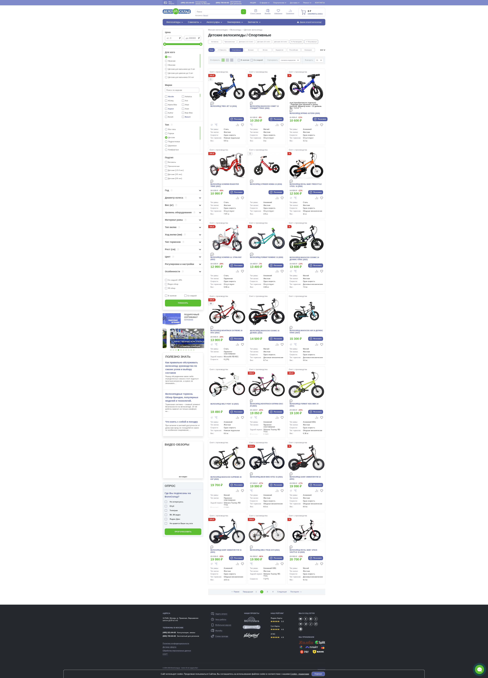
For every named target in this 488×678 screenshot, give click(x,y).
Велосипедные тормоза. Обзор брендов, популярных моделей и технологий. (181, 397)
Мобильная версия (223, 625)
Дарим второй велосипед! (311, 22)
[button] (170, 350)
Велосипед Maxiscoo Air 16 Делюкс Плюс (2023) (306, 332)
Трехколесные (229, 41)
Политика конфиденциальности (176, 643)
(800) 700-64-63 (169, 636)
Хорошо (318, 674)
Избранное (278, 13)
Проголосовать (183, 532)
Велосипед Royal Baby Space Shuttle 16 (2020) (303, 551)
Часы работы (220, 619)
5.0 (282, 621)
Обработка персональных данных (177, 651)
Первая (235, 592)
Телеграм (174, 510)
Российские (293, 50)
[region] (183, 66)
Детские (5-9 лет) (280, 41)
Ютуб (172, 506)
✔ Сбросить (222, 50)
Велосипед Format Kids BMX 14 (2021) (304, 405)
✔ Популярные (311, 41)
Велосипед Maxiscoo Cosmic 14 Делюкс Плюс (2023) (304, 258)
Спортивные (236, 50)
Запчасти (253, 22)
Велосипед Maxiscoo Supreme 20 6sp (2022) (225, 478)
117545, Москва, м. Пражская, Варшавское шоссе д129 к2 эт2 (180, 619)
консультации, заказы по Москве (195, 3)
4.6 (282, 629)
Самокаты (193, 22)
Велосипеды (173, 22)
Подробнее (188, 319)
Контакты (320, 3)
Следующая (282, 592)
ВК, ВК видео (175, 515)
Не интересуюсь (176, 502)
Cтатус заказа (255, 13)
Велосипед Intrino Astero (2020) (305, 113)
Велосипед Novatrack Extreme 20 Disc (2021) (226, 332)
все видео (183, 477)
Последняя (294, 592)
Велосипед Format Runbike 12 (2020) (266, 257)
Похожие (238, 119)
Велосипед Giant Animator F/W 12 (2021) (305, 478)
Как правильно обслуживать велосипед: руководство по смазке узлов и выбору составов (181, 367)
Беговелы (214, 41)
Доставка (294, 3)
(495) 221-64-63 (169, 632)
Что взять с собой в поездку (181, 422)
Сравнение (290, 13)
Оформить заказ (315, 13)
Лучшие (251, 50)
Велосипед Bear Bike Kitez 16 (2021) (266, 477)
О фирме (264, 3)
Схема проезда (221, 636)
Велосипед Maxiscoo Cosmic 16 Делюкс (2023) (264, 332)
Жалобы (268, 13)
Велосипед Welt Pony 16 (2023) (224, 404)
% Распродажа (296, 41)
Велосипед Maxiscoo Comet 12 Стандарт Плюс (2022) (264, 107)
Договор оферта (169, 647)
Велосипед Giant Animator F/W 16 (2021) (225, 551)
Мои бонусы (171, 2)
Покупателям (278, 3)
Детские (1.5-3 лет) (246, 41)
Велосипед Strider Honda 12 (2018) (266, 184)
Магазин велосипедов (217, 30)
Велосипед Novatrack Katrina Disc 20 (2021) (266, 405)
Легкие (265, 50)
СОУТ (165, 654)
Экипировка (233, 22)
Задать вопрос (221, 614)
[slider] (164, 44)
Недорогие (279, 50)
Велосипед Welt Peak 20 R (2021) (265, 550)
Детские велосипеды (253, 30)
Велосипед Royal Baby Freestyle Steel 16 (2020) (306, 185)
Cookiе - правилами (299, 674)
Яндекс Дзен (175, 519)
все (322, 50)
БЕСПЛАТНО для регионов (228, 3)
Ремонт (306, 3)
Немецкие (308, 50)
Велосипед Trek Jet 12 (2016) (223, 106)
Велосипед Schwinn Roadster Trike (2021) (224, 185)
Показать (183, 303)
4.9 (282, 637)
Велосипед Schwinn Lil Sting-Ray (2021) (226, 258)
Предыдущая (248, 592)
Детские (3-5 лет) (263, 41)
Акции (253, 3)
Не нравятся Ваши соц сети (181, 523)
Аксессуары (213, 22)
